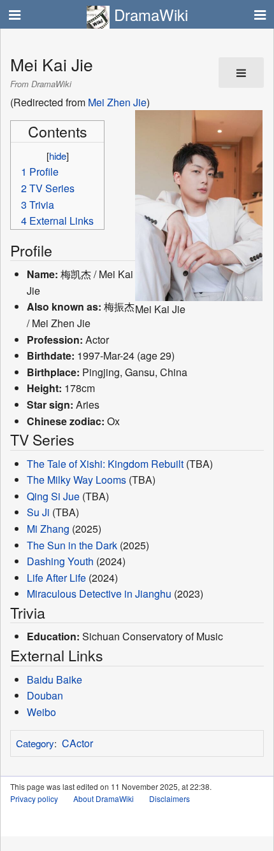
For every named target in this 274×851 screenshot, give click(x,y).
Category (35, 743)
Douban (45, 695)
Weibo (41, 712)
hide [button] (57, 155)
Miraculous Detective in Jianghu (99, 593)
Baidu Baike (54, 679)
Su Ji (38, 512)
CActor (77, 743)
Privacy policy (34, 798)
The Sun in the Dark (72, 545)
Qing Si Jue (53, 496)
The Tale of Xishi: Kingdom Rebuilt (105, 463)
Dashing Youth (60, 561)
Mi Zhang (48, 528)
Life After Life (56, 577)
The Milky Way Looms (76, 479)
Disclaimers (169, 798)
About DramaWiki (103, 798)
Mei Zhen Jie (117, 102)
